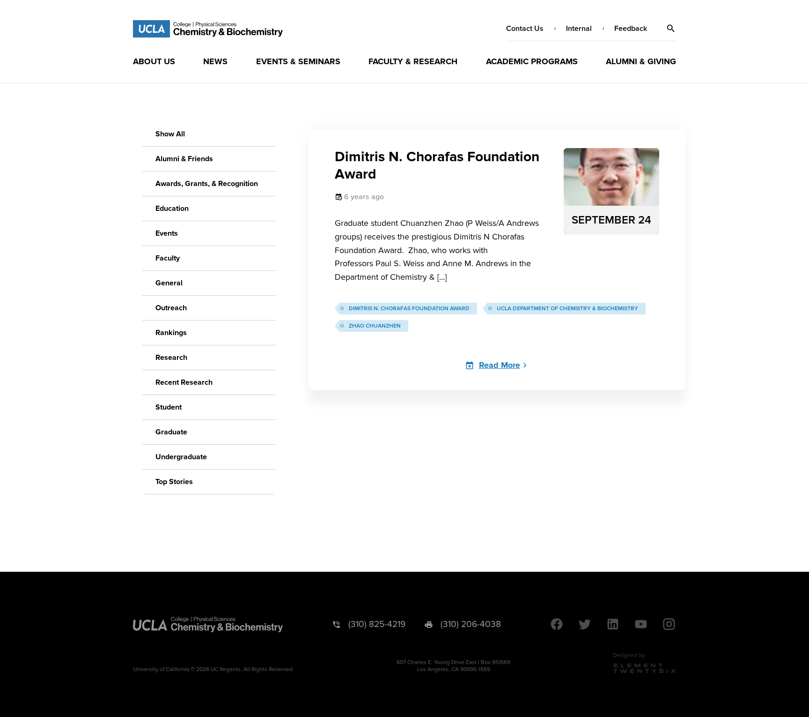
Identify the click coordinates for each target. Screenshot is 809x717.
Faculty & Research (412, 61)
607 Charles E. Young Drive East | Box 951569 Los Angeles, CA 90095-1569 (453, 666)
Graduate (171, 432)
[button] (671, 28)
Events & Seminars (298, 61)
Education (172, 208)
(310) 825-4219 (376, 624)
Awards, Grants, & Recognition (206, 183)
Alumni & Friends (184, 159)
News (215, 61)
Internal (579, 28)
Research (171, 357)
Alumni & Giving (641, 61)
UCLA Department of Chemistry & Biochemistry (567, 308)
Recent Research (184, 382)
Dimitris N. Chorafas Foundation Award (409, 308)
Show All (170, 134)
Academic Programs (532, 61)
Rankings (171, 332)
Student (168, 407)
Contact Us (525, 28)
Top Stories (174, 481)
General (169, 283)
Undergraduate (181, 457)
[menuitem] (154, 61)
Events (166, 233)
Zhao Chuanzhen (375, 325)
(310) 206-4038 (471, 624)
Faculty (167, 258)
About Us (154, 61)
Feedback (630, 28)
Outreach (171, 308)
